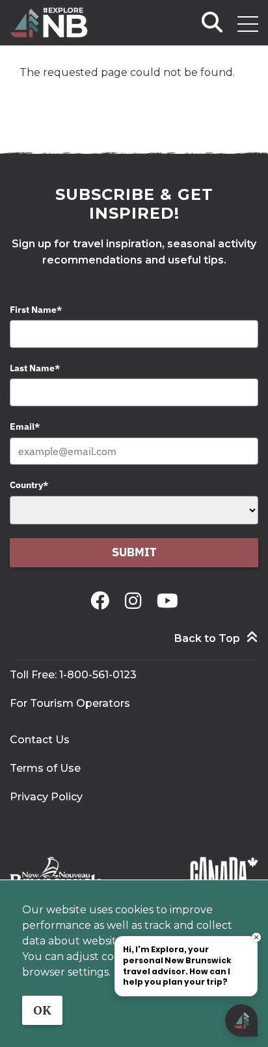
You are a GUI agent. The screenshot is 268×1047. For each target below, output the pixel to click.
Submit (134, 552)
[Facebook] (102, 600)
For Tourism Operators (70, 703)
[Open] (247, 24)
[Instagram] (135, 600)
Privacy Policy (46, 797)
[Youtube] (167, 600)
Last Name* (35, 368)
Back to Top (207, 638)
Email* (25, 426)
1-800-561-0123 (98, 675)
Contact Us (40, 739)
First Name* (36, 309)
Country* (29, 485)
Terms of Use (45, 768)
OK (42, 1010)
